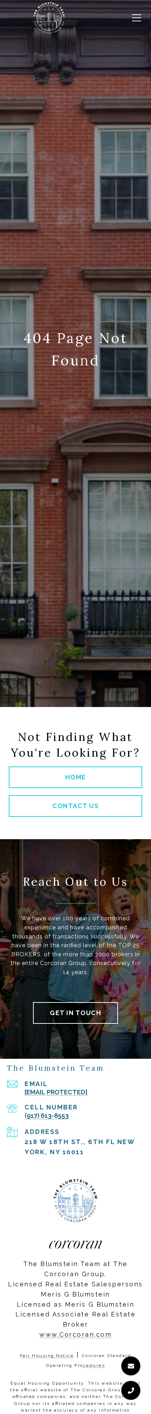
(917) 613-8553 (47, 1115)
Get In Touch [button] (75, 1012)
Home (75, 777)
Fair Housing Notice (47, 1355)
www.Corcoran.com (75, 1334)
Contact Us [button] (75, 805)
